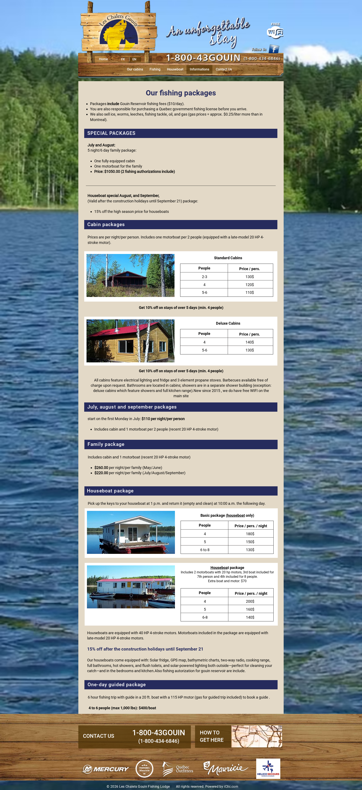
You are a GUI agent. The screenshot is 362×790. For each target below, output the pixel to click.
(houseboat (235, 515)
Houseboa (219, 567)
